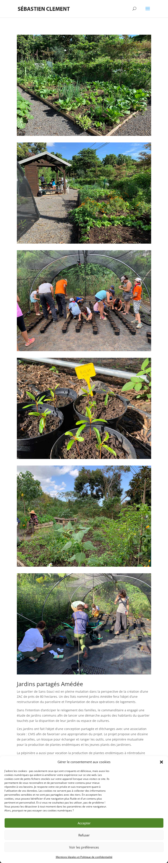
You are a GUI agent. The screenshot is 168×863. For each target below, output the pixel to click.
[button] (161, 762)
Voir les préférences (84, 847)
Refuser (84, 835)
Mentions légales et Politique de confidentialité (84, 857)
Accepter (84, 823)
